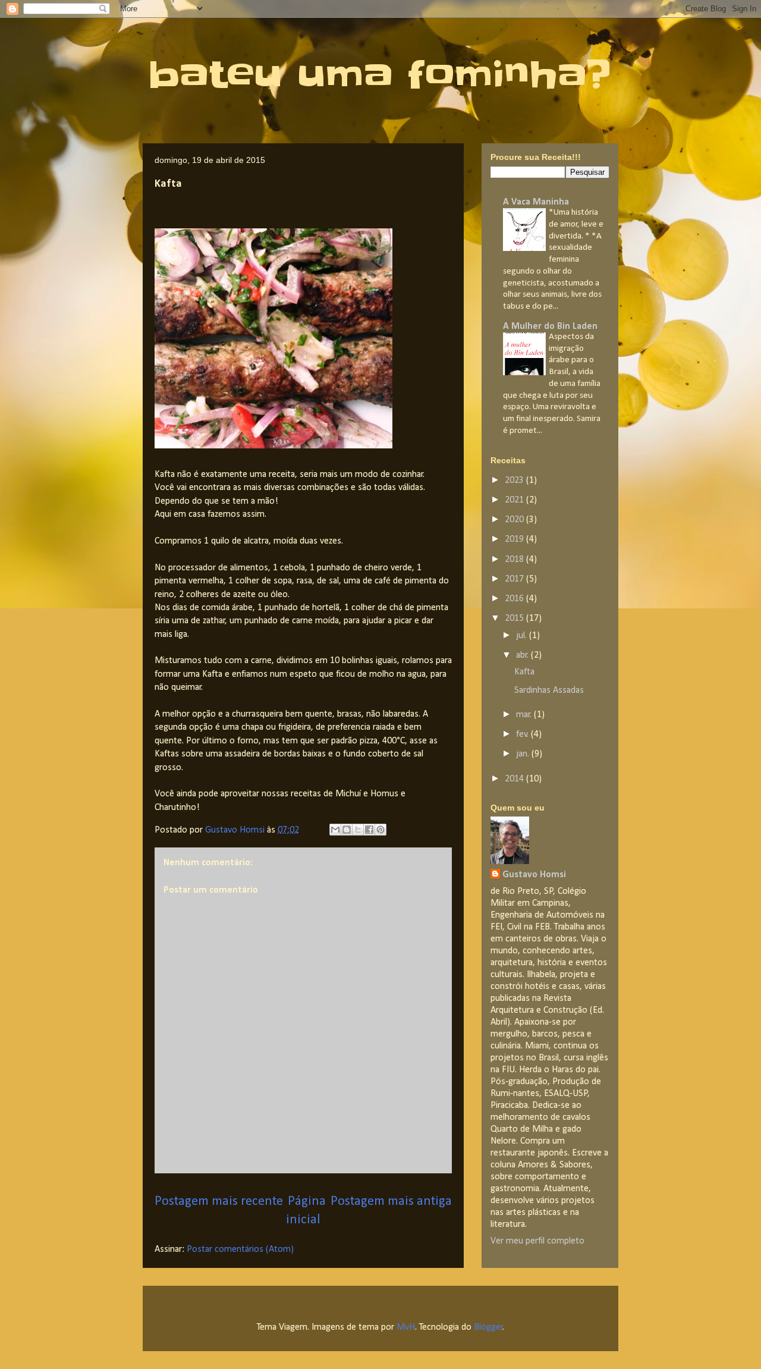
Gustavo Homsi (534, 875)
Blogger (488, 1327)
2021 (515, 500)
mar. (525, 715)
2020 (515, 520)
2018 (515, 559)
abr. (523, 655)
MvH (406, 1327)
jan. (524, 754)
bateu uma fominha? (380, 75)
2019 (515, 539)
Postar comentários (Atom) (240, 1249)
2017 (515, 579)
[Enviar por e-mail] (335, 830)
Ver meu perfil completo (537, 1241)
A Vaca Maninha (536, 202)
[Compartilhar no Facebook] (369, 830)
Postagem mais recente (219, 1201)
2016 (515, 599)
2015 (515, 618)
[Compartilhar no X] (358, 830)
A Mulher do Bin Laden (550, 326)
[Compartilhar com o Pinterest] (380, 830)
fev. (523, 734)
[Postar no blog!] (347, 830)
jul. (522, 635)
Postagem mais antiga (391, 1201)
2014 (515, 779)
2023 (515, 480)
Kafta (524, 672)
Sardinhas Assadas (549, 690)
